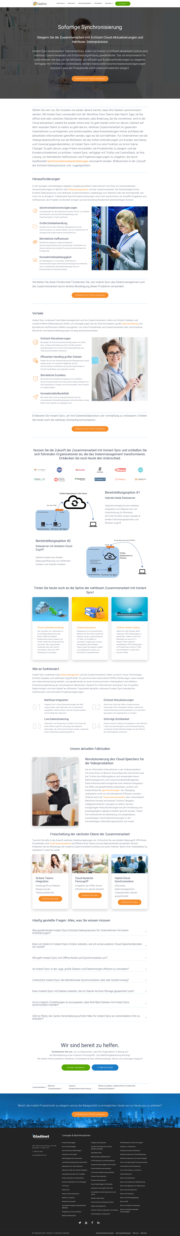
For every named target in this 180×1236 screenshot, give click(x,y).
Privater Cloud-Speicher (98, 1180)
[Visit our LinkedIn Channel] (98, 1222)
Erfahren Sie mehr (50, 899)
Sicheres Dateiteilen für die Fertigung (74, 1182)
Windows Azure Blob (69, 1201)
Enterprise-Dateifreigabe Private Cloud (103, 1164)
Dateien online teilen (97, 1198)
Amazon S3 (65, 1190)
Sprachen (108, 3)
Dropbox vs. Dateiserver (128, 1146)
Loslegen (122, 3)
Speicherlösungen (111, 790)
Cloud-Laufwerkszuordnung (50, 627)
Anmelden (97, 3)
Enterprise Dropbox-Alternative (130, 1150)
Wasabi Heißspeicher (69, 1215)
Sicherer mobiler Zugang (128, 627)
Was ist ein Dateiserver (127, 1178)
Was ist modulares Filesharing (130, 1205)
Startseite (144, 1233)
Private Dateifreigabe (69, 1142)
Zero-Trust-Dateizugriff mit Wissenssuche (133, 1162)
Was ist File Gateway (127, 1193)
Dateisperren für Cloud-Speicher (72, 1166)
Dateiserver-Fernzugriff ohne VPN (102, 1188)
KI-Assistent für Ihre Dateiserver (130, 1166)
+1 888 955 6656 (105, 1067)
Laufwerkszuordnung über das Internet (74, 1162)
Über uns (136, 1233)
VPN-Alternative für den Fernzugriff (131, 1142)
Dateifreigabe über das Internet (72, 1158)
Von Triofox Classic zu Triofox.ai (130, 1170)
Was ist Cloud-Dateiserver (128, 1190)
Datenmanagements (78, 189)
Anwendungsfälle (84, 3)
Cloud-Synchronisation (60, 843)
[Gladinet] (39, 3)
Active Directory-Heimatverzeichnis (102, 1202)
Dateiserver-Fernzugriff (69, 1154)
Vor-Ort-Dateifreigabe (69, 1146)
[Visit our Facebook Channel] (92, 1222)
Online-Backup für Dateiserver (100, 1214)
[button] (90, 932)
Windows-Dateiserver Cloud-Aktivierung (133, 1154)
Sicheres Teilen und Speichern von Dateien (104, 1210)
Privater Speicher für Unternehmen (73, 1178)
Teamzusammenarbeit (114, 797)
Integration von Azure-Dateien (71, 1211)
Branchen (71, 3)
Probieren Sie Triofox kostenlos (90, 79)
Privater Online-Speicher (98, 1176)
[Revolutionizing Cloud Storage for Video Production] (55, 791)
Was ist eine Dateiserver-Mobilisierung (132, 1182)
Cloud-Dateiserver (126, 1174)
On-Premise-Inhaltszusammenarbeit (102, 1172)
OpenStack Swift (96, 1152)
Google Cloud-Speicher (98, 1142)
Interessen (60, 3)
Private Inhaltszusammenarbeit (101, 1168)
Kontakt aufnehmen (76, 1067)
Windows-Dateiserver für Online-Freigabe (133, 1158)
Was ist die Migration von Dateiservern (132, 1186)
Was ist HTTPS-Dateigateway (129, 1197)
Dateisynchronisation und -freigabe (73, 1174)
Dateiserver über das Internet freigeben (74, 1170)
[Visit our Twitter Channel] (80, 1222)
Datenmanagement (69, 674)
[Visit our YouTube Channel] (86, 1222)
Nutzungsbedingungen (123, 1233)
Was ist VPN (124, 1201)
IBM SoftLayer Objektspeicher (100, 1156)
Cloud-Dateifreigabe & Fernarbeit (101, 1184)
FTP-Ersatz (65, 1186)
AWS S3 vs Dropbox (68, 1197)
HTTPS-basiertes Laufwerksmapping (103, 1160)
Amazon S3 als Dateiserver (70, 1193)
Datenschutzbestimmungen (105, 1233)
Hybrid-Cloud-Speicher (98, 1206)
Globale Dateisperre (86, 627)
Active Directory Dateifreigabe (71, 1150)
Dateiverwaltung (130, 323)
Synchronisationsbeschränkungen (68, 161)
